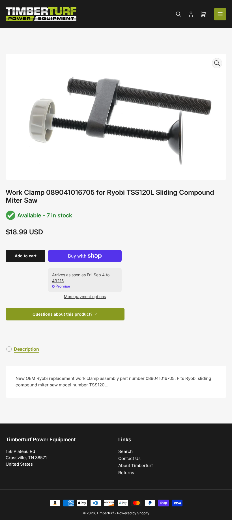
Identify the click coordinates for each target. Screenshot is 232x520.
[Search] (178, 14)
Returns (126, 472)
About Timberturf (135, 465)
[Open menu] (220, 14)
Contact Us (129, 458)
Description (26, 349)
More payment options (85, 296)
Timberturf (105, 513)
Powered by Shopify (133, 513)
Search (125, 451)
